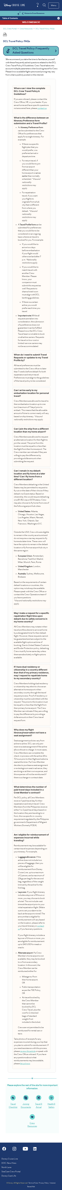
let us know (25, 1064)
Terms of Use (33, 1183)
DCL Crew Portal (10, 29)
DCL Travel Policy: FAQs (45, 29)
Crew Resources (26, 29)
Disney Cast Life (9, 1176)
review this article (28, 1051)
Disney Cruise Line (10, 1159)
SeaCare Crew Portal (11, 1172)
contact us (42, 108)
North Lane (6, 1167)
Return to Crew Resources (34, 13)
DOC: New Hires (9, 1163)
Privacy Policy (44, 1183)
